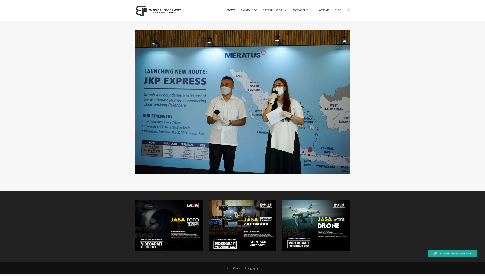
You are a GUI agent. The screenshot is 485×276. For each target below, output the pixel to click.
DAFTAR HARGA (273, 10)
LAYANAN (247, 10)
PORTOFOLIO (301, 10)
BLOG (338, 10)
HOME (231, 10)
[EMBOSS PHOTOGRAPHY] (159, 14)
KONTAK (323, 10)
